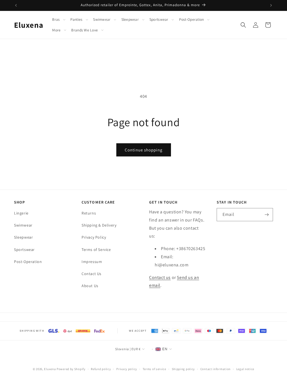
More (56, 30)
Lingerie (21, 213)
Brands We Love (84, 30)
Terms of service (154, 369)
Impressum (92, 261)
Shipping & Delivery (99, 225)
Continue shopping (144, 150)
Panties (76, 19)
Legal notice (245, 369)
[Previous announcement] (16, 5)
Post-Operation (191, 19)
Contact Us (91, 273)
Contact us (160, 277)
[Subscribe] (266, 214)
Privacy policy (126, 369)
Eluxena (50, 369)
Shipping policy (183, 369)
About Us (90, 285)
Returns (89, 213)
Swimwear (101, 19)
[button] (60, 19)
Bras (56, 19)
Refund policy (101, 369)
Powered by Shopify (71, 369)
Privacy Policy (94, 237)
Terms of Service (96, 249)
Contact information (215, 369)
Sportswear (158, 19)
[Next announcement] (271, 5)
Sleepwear (130, 19)
